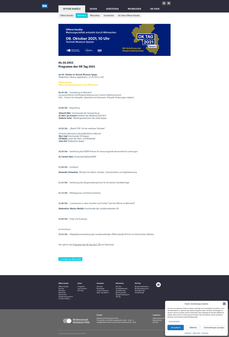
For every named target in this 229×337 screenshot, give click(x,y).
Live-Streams (82, 289)
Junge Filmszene (102, 291)
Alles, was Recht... (103, 293)
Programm (81, 287)
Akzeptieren (175, 328)
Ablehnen (193, 328)
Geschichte (109, 15)
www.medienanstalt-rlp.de (126, 322)
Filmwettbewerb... (122, 289)
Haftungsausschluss (160, 318)
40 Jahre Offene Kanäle (129, 15)
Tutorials (100, 287)
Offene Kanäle (72, 8)
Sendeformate (121, 291)
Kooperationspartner (65, 297)
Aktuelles (81, 15)
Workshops (100, 289)
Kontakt (155, 322)
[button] (224, 304)
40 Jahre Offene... (64, 299)
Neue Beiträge (140, 291)
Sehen (93, 8)
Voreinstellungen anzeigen (214, 328)
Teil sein (118, 287)
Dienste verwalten (174, 321)
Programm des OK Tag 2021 (85, 244)
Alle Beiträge (139, 293)
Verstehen (112, 8)
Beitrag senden (121, 293)
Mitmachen (134, 8)
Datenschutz (196, 333)
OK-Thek (154, 8)
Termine (61, 289)
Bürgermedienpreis (122, 295)
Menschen (95, 15)
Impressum (188, 333)
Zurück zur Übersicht (70, 259)
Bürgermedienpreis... (142, 287)
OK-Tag (118, 297)
